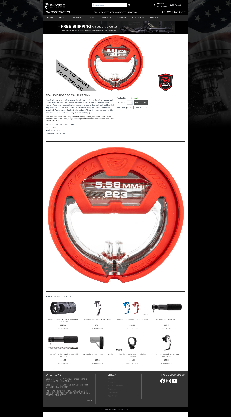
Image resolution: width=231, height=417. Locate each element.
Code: (137, 108)
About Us (106, 17)
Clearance (76, 17)
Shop (61, 17)
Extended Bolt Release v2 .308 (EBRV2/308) (167, 355)
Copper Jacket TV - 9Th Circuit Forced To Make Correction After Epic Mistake (66, 380)
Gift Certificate (114, 396)
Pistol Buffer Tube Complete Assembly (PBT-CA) (63, 355)
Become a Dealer (115, 385)
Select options (97, 328)
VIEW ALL (90, 400)
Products (112, 382)
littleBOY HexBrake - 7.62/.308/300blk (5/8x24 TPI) (63, 320)
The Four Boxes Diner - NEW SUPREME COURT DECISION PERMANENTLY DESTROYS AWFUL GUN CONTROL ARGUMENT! (68, 392)
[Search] (129, 5)
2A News (91, 17)
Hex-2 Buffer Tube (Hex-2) (166, 319)
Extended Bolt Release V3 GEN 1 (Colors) (132, 319)
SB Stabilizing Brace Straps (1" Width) (98, 354)
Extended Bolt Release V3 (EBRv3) (97, 319)
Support (121, 17)
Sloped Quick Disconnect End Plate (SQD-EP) (132, 355)
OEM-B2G (154, 17)
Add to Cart (141, 102)
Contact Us (138, 17)
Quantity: (121, 102)
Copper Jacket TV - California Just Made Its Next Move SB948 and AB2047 (67, 385)
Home (50, 17)
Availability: (121, 98)
